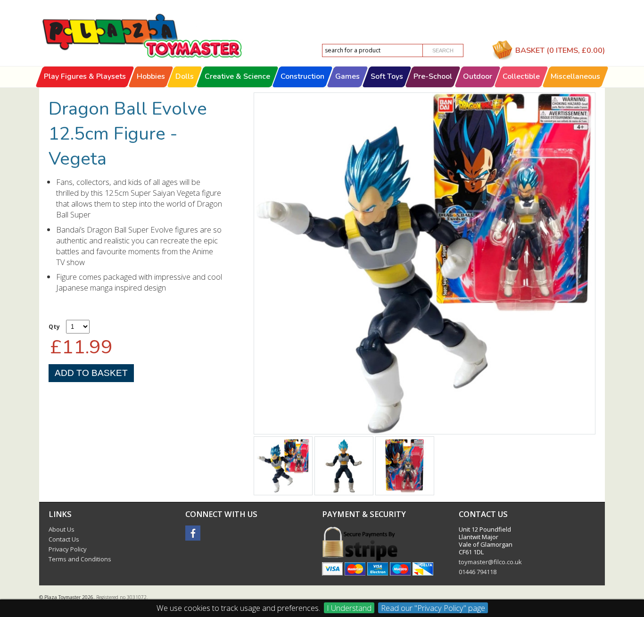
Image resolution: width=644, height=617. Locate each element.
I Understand (349, 607)
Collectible (521, 76)
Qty (54, 327)
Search (443, 50)
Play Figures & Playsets (85, 76)
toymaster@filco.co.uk (490, 562)
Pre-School (432, 76)
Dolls (184, 76)
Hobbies (151, 76)
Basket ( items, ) (560, 50)
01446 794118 (477, 571)
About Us (61, 529)
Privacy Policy (68, 549)
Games (347, 76)
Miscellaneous (575, 76)
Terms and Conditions (80, 559)
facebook (192, 533)
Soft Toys (387, 76)
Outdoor (477, 76)
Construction (303, 76)
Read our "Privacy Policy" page (433, 607)
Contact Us (64, 539)
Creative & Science (237, 76)
